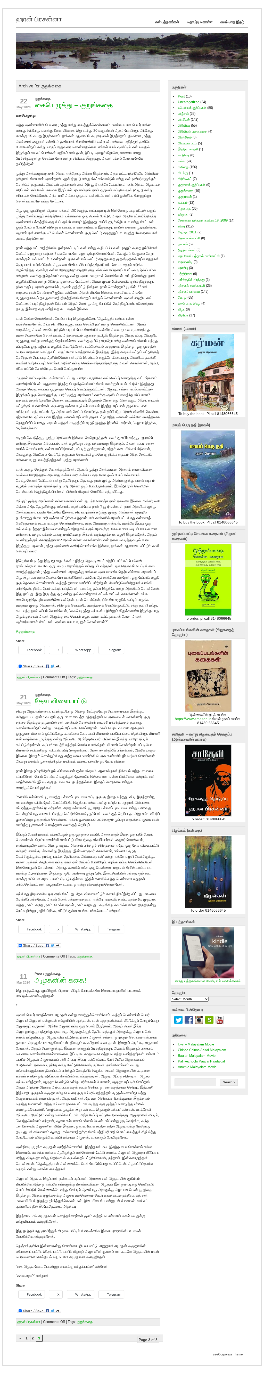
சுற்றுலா (183, 214)
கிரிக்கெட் (185, 179)
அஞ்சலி (183, 114)
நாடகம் (183, 244)
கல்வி (182, 161)
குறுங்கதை (43, 99)
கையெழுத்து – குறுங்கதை (74, 105)
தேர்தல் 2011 (187, 232)
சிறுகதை (184, 208)
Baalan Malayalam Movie (197, 1056)
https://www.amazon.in (193, 719)
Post (38, 974)
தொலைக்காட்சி (189, 238)
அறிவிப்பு (184, 125)
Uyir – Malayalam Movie (196, 1044)
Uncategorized (188, 102)
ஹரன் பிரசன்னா (28, 677)
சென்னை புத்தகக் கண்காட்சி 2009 (203, 220)
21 (23, 697)
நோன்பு (183, 268)
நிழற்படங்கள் (186, 250)
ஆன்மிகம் (185, 137)
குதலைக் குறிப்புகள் (191, 185)
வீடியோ (183, 315)
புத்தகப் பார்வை (189, 291)
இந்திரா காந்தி (188, 149)
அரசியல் (184, 119)
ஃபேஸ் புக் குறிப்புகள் (192, 108)
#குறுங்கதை (25, 631)
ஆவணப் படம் (187, 143)
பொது (182, 297)
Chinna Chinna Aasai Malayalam (202, 1050)
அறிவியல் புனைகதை (192, 131)
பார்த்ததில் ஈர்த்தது (191, 280)
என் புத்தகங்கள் (167, 22)
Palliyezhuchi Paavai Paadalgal (201, 1061)
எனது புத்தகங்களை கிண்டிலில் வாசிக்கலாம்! (208, 981)
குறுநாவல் (185, 197)
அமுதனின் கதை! (60, 980)
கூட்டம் (182, 203)
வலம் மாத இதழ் (232, 22)
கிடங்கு (183, 173)
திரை (181, 226)
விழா (181, 309)
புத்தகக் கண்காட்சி (191, 286)
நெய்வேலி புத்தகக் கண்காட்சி (199, 256)
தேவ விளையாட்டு (61, 701)
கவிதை (183, 167)
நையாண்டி (185, 262)
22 (23, 101)
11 (23, 976)
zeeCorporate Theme (228, 1354)
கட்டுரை (183, 155)
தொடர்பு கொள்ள (199, 22)
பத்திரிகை (185, 274)
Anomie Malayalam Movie (197, 1067)
